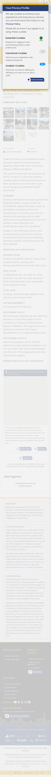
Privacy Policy (13, 23)
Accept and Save (37, 79)
